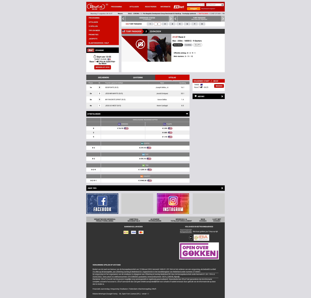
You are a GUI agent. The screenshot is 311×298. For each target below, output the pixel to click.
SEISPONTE (109, 87)
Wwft (154, 289)
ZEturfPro (197, 45)
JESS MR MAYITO (112, 93)
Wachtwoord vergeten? (208, 8)
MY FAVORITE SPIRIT (113, 100)
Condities (188, 45)
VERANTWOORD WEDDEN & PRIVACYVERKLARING (104, 220)
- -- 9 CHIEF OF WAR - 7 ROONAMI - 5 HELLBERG (167, 13)
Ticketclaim (133, 289)
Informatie (165, 7)
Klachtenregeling (144, 289)
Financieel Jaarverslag (101, 289)
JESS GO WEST (111, 106)
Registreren (150, 7)
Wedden (219, 86)
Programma (116, 7)
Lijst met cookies (217, 220)
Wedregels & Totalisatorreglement (181, 220)
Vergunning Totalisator (119, 289)
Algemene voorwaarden (155, 220)
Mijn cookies (203, 220)
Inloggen (193, 9)
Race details (178, 45)
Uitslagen (134, 7)
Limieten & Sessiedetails (134, 220)
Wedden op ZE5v (103, 67)
